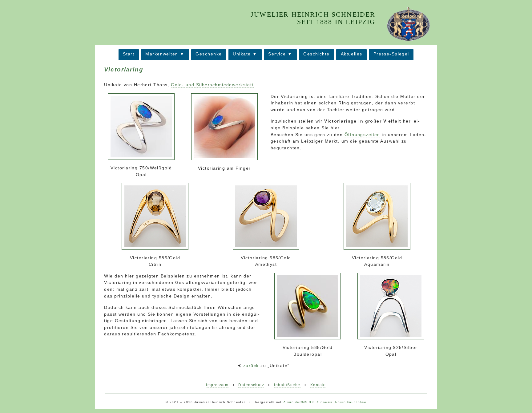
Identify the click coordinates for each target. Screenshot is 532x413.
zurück (251, 365)
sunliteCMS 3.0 (301, 402)
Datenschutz (251, 385)
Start (128, 53)
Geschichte (316, 53)
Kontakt (318, 385)
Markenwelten (161, 53)
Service (277, 53)
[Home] (408, 23)
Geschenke (208, 53)
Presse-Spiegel (391, 53)
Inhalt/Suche (287, 385)
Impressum (217, 385)
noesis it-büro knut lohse (343, 402)
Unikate (242, 53)
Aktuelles (351, 53)
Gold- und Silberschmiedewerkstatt (212, 84)
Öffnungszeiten (362, 134)
